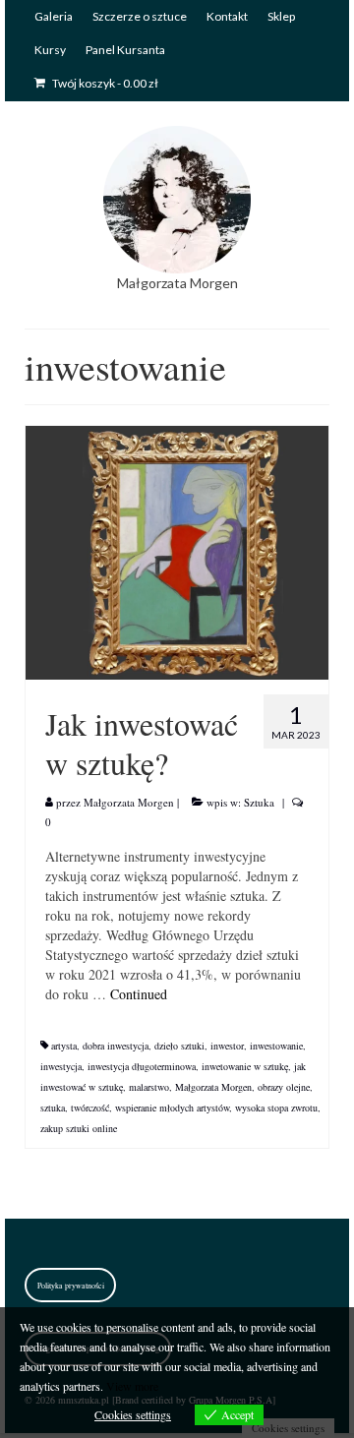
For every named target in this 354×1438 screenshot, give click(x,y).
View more (132, 1386)
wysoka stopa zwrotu (276, 1107)
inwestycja (61, 1066)
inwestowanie (276, 1045)
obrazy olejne (284, 1087)
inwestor (227, 1045)
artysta (64, 1045)
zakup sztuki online (78, 1128)
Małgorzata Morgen (129, 802)
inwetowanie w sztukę (245, 1066)
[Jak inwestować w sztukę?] (177, 550)
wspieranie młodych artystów (172, 1107)
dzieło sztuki (179, 1045)
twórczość (90, 1107)
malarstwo (149, 1087)
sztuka (52, 1107)
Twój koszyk (104, 83)
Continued (138, 994)
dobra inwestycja (115, 1045)
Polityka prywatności (70, 1285)
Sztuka (259, 802)
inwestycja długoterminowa (142, 1066)
